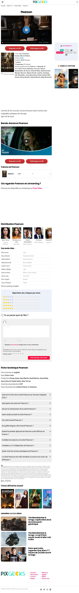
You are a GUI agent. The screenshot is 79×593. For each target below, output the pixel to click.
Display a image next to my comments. (22, 345)
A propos (33, 572)
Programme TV (67, 46)
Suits (22, 58)
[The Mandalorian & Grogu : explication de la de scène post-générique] (13, 524)
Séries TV (9, 5)
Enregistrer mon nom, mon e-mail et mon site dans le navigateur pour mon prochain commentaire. (25, 350)
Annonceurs (34, 574)
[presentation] (50, 232)
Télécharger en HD (37, 48)
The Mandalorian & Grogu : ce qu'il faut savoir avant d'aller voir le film (39, 536)
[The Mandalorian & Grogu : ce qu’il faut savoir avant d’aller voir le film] (13, 539)
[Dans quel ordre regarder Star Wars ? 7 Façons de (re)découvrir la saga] (13, 554)
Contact (33, 576)
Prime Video (17, 5)
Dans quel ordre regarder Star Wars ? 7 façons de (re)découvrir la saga (39, 551)
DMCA (44, 576)
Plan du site (45, 578)
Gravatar (15, 345)
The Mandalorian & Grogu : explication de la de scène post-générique (39, 521)
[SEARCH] (77, 2)
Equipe (32, 578)
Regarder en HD (15, 48)
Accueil (3, 5)
